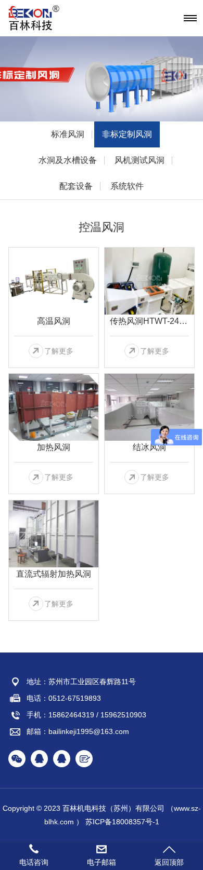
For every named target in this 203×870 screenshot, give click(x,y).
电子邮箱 (101, 862)
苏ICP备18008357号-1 (122, 822)
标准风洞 (67, 134)
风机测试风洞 (139, 160)
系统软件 (127, 186)
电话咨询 (33, 862)
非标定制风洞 (127, 134)
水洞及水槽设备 (68, 160)
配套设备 (76, 186)
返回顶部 (169, 862)
